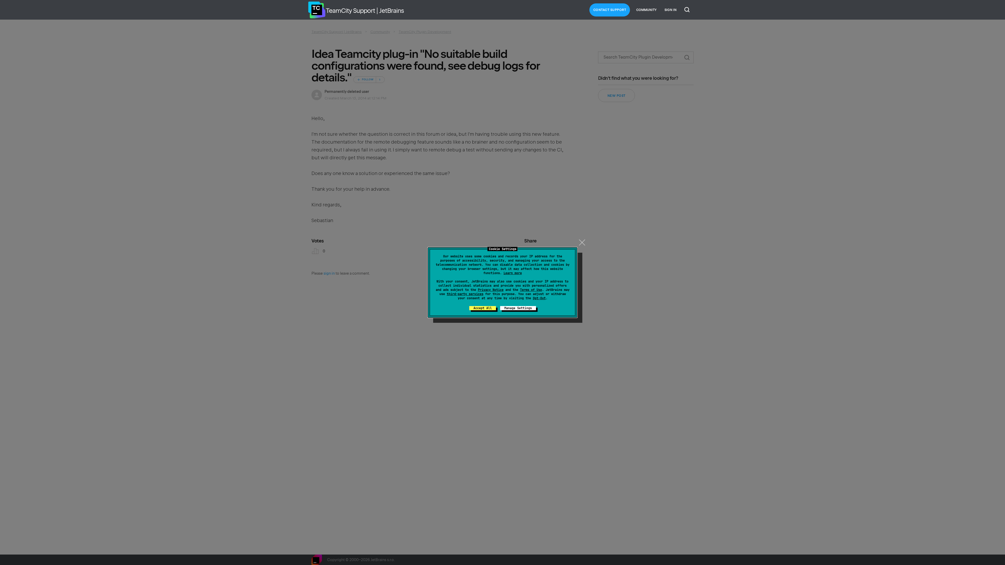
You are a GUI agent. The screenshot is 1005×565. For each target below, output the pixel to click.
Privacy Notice (491, 290)
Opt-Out (539, 298)
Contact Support (609, 10)
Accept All (482, 308)
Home (316, 10)
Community (646, 10)
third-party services (465, 294)
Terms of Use (531, 290)
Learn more (513, 273)
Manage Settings (518, 308)
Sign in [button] (671, 10)
